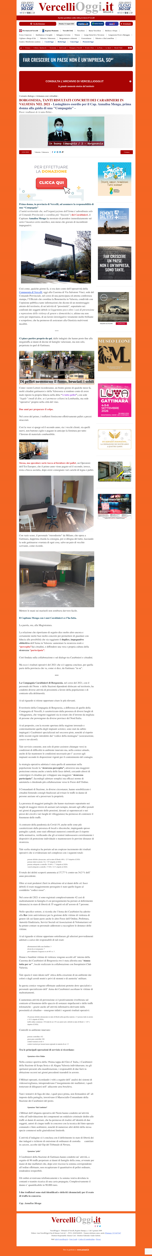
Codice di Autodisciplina (86, 1239)
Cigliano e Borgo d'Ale (27, 38)
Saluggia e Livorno (63, 35)
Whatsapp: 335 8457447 (113, 1233)
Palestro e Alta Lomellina (105, 38)
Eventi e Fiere (89, 48)
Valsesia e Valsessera (47, 38)
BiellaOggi (62, 42)
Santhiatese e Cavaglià (44, 35)
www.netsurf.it (83, 1250)
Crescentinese (86, 38)
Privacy (98, 1239)
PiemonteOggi (88, 42)
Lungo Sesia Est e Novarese (94, 35)
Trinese (77, 35)
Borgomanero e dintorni (68, 38)
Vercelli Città (68, 31)
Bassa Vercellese (95, 31)
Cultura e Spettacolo (40, 48)
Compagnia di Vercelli (30, 292)
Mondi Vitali (118, 48)
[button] (129, 48)
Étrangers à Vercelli (75, 48)
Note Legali (73, 1239)
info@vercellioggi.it (61, 1239)
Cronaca (27, 48)
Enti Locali (62, 48)
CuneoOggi (74, 42)
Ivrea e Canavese (25, 35)
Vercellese (81, 31)
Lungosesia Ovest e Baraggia (119, 35)
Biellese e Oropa (111, 31)
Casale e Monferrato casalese (30, 42)
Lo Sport (108, 48)
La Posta (99, 48)
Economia (53, 48)
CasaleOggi (49, 42)
